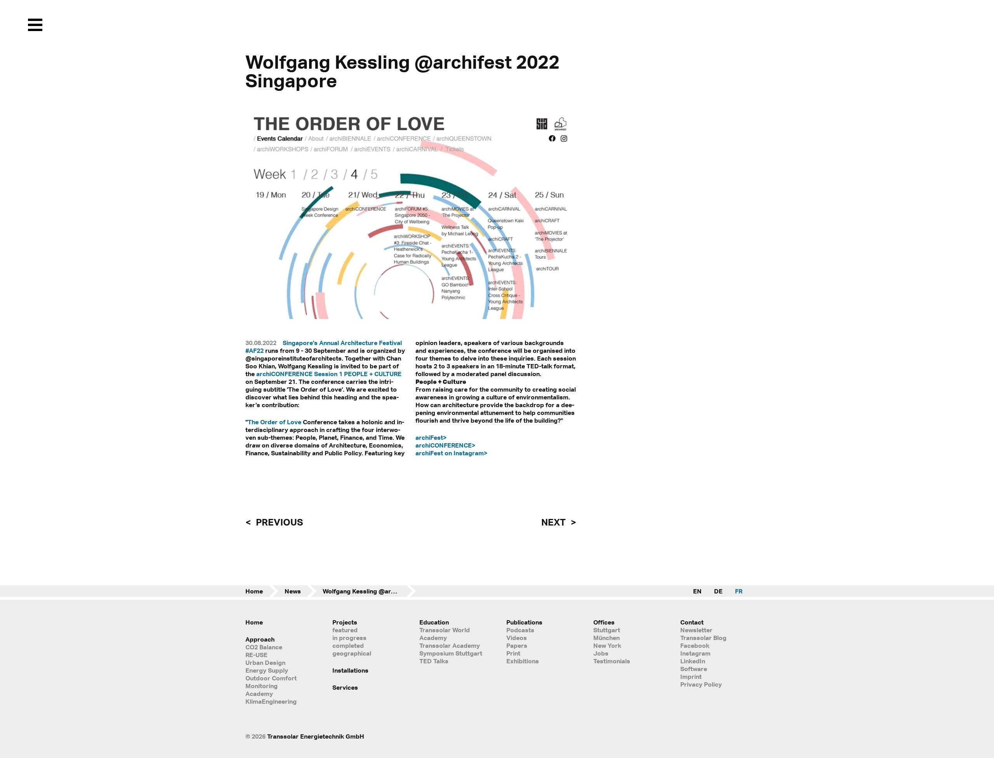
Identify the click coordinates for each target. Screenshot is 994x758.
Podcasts (520, 630)
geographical (351, 653)
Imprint (691, 676)
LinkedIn (692, 661)
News (293, 591)
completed (348, 645)
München (606, 638)
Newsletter (696, 630)
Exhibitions (522, 661)
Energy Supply (266, 670)
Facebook (694, 645)
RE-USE (256, 655)
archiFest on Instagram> (451, 453)
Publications (524, 622)
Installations (350, 670)
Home (254, 591)
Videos (516, 638)
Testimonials (611, 661)
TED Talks (433, 661)
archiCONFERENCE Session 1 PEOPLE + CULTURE (328, 374)
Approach (260, 639)
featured (345, 630)
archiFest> (431, 437)
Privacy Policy (701, 684)
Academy (259, 693)
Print (513, 653)
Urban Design (265, 662)
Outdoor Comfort (271, 678)
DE (718, 591)
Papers (516, 645)
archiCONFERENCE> (445, 445)
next (554, 522)
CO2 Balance (263, 647)
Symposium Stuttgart (450, 653)
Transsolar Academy (449, 645)
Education (434, 622)
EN (697, 591)
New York (607, 645)
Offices (604, 622)
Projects (344, 622)
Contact (692, 622)
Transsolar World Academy (444, 634)
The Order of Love (274, 422)
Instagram (695, 653)
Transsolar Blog (703, 638)
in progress (349, 638)
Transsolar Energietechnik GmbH (315, 736)
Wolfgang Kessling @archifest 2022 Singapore (369, 591)
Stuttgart (606, 630)
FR (738, 591)
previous (278, 522)
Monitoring (261, 686)
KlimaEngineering (271, 701)
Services (345, 687)
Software (693, 669)
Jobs (600, 653)
